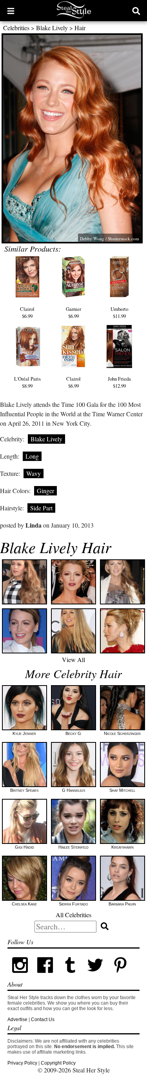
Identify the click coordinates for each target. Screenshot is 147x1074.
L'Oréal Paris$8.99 (27, 382)
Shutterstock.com (123, 238)
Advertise (17, 1019)
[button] (11, 10)
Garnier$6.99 (73, 312)
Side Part (41, 508)
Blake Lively (52, 28)
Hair (79, 28)
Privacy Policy (22, 1063)
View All (73, 659)
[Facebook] (45, 976)
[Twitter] (95, 976)
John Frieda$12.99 (119, 382)
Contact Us (42, 1019)
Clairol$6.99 (27, 312)
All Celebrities (73, 915)
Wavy (33, 473)
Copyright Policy (58, 1063)
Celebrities (16, 28)
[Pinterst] (120, 976)
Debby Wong (92, 238)
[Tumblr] (70, 976)
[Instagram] (20, 976)
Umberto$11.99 (119, 312)
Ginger (45, 490)
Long (32, 456)
